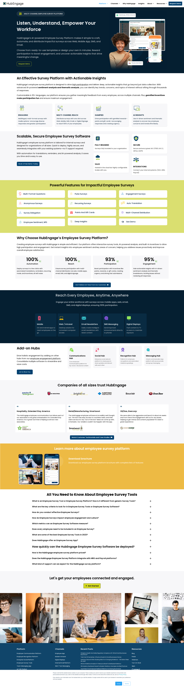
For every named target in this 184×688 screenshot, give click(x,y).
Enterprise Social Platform (25, 660)
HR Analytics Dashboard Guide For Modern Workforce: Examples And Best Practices (104, 666)
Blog (133, 653)
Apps (133, 666)
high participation (80, 84)
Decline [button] (127, 683)
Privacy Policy (122, 674)
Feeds (134, 657)
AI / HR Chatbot (22, 669)
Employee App (60, 653)
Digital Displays (60, 660)
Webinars (135, 660)
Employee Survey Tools (24, 663)
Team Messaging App (24, 666)
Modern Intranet (60, 657)
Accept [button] (118, 683)
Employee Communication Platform (29, 653)
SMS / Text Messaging (62, 666)
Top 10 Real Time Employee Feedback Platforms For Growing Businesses (101, 669)
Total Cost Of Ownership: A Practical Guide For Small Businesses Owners (101, 657)
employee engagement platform (45, 358)
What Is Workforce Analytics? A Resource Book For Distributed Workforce (101, 664)
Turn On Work (136, 663)
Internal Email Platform (62, 663)
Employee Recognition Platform (27, 657)
